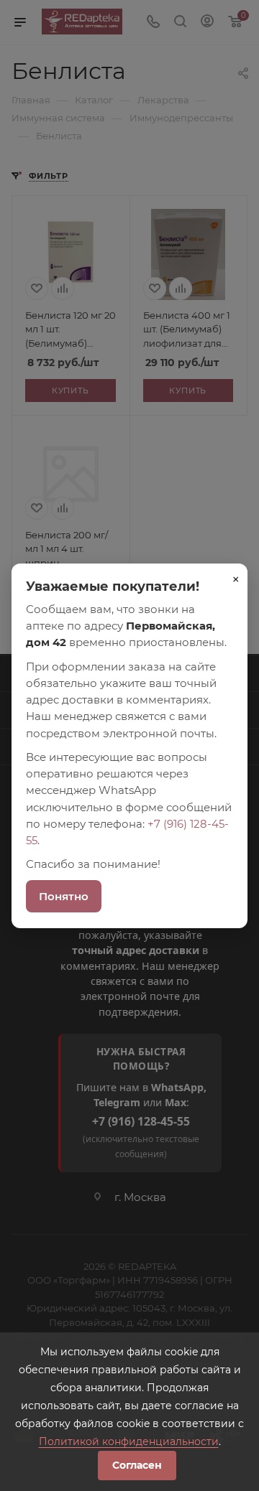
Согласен (137, 1465)
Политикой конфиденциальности (129, 1441)
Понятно (63, 896)
